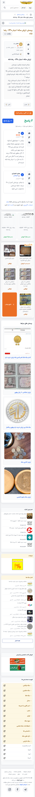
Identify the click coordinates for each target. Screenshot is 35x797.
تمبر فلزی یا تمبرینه (24, 706)
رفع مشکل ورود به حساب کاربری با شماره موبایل (15, 589)
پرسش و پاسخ (8, 772)
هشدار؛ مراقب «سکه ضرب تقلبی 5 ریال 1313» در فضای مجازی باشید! (15, 625)
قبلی (9, 105)
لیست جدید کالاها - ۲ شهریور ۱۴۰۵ (18, 521)
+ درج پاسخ (8, 120)
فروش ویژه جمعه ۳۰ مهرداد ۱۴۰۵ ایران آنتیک (15, 535)
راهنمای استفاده (17, 772)
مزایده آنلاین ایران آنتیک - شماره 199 (17, 528)
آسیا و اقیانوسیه (26, 746)
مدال (28, 701)
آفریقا (29, 750)
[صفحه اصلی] (31, 14)
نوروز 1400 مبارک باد (22, 610)
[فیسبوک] (17, 789)
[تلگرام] (25, 789)
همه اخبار (17, 641)
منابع (19, 774)
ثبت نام (23, 8)
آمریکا (29, 758)
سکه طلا (27, 695)
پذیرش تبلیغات (12, 774)
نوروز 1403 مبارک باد (21, 603)
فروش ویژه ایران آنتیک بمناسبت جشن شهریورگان (15, 514)
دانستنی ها (26, 731)
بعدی (25, 105)
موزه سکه (27, 721)
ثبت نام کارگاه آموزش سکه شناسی (18, 596)
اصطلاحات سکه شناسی (23, 726)
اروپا (29, 754)
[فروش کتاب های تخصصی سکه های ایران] (17, 664)
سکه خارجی (26, 741)
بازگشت (9, 34)
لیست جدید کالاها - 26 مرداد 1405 (18, 542)
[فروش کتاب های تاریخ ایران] (17, 670)
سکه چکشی (26, 685)
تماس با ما (24, 774)
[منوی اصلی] (3, 2)
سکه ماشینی (26, 690)
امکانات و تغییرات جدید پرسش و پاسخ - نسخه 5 (14, 632)
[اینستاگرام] (9, 789)
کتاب (28, 711)
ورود (30, 8)
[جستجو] (4, 7)
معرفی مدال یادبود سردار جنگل (19, 617)
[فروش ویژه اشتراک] (17, 23)
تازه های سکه (26, 736)
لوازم (28, 716)
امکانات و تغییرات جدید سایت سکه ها (17, 582)
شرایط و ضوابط (27, 772)
